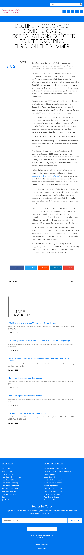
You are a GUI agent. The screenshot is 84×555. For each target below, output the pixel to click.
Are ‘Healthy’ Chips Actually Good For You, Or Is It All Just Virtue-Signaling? (39, 341)
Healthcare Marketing (10, 486)
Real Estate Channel (52, 497)
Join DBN (5, 500)
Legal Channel (49, 477)
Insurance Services (9, 494)
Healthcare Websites (10, 488)
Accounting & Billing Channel (55, 468)
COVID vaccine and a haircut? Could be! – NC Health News (32, 323)
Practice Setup (7, 474)
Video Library (7, 471)
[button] (82, 18)
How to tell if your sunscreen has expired (25, 378)
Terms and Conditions (42, 544)
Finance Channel (50, 474)
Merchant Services (9, 491)
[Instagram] (72, 11)
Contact (5, 497)
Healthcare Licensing (10, 483)
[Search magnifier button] (81, 4)
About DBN (6, 468)
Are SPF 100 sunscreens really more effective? (27, 413)
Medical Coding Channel (53, 483)
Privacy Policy (42, 548)
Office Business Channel (53, 488)
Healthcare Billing (9, 480)
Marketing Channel (51, 486)
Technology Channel (51, 500)
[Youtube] (68, 11)
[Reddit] (54, 529)
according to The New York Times (45, 176)
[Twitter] (77, 11)
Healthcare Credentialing (11, 477)
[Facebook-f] (64, 11)
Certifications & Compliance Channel (57, 471)
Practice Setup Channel (53, 494)
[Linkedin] (81, 11)
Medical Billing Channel (53, 480)
